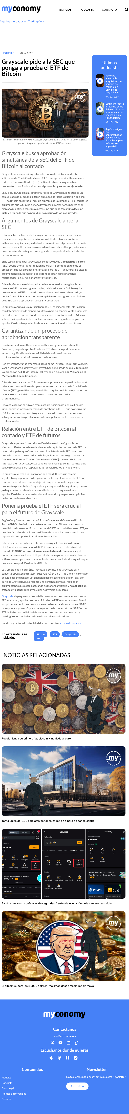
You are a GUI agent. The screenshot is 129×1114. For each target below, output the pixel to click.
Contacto (109, 9)
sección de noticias (70, 622)
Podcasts (87, 9)
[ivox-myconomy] (68, 1058)
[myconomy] (21, 9)
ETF (54, 634)
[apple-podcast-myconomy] (59, 1058)
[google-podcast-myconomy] (51, 1058)
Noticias (65, 9)
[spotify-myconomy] (76, 1058)
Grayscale (7, 596)
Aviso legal (8, 1088)
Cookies (6, 1099)
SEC (38, 638)
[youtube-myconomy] (60, 1043)
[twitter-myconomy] (52, 1043)
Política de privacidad (14, 1093)
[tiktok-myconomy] (77, 1043)
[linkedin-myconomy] (69, 1043)
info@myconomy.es (64, 1036)
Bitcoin (40, 634)
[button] (126, 9)
